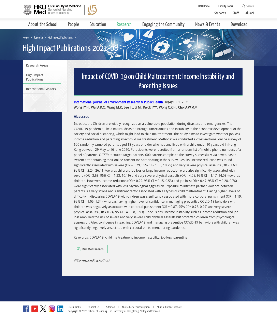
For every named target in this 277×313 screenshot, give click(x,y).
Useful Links (74, 307)
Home (26, 37)
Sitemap (110, 307)
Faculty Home (225, 6)
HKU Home (204, 6)
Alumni (249, 13)
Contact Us (93, 307)
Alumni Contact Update (169, 307)
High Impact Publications (60, 37)
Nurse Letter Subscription (136, 307)
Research (38, 37)
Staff (236, 13)
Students (220, 13)
